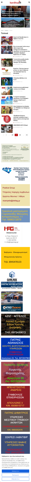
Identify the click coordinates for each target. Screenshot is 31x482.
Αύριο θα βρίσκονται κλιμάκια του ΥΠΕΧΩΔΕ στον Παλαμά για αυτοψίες (21, 108)
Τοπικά (4, 9)
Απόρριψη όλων (15, 479)
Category (6, 30)
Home (2, 30)
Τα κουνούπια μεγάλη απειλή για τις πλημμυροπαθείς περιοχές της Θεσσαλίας (20, 61)
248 (20, 135)
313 (27, 135)
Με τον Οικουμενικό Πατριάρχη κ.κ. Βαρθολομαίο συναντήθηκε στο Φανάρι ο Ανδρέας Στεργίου (12, 13)
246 (12, 135)
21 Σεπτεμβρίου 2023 (18, 40)
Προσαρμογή (15, 475)
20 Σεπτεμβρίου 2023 (18, 103)
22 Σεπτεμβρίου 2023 (18, 64)
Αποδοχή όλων (15, 471)
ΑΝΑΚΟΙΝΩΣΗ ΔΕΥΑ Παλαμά (20, 125)
